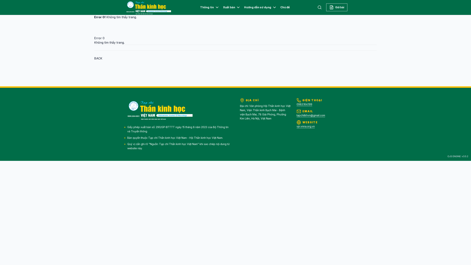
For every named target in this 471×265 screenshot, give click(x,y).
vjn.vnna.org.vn (306, 126)
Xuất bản (229, 7)
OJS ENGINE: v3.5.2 (457, 156)
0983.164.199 (304, 104)
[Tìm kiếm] (319, 7)
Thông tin (207, 7)
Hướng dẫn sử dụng (257, 7)
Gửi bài (339, 7)
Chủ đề (285, 7)
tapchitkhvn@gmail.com (311, 115)
